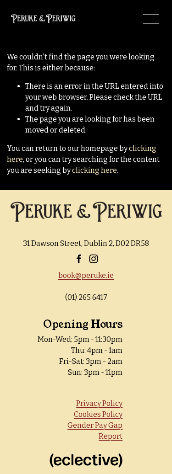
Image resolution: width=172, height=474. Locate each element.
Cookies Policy (98, 414)
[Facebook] (78, 258)
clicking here (94, 170)
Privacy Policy (99, 403)
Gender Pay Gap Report (94, 431)
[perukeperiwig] (93, 258)
